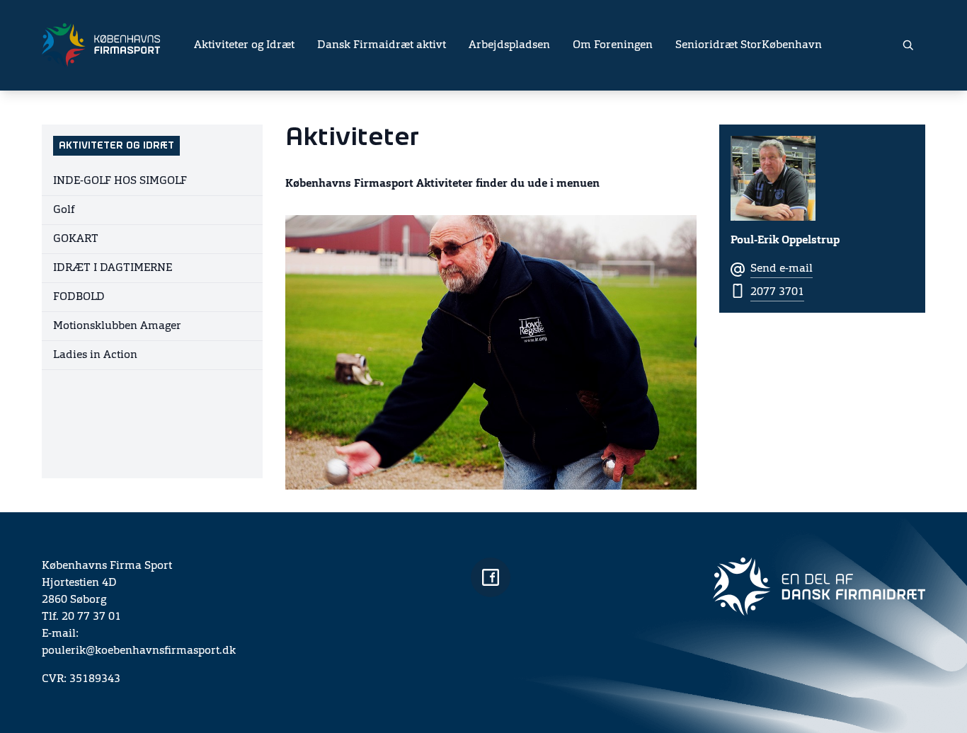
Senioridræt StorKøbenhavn (748, 45)
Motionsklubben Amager (117, 326)
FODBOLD (79, 297)
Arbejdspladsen (509, 45)
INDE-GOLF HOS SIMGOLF (120, 181)
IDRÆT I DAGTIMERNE (112, 268)
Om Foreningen (613, 45)
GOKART (75, 239)
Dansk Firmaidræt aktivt (381, 45)
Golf (63, 210)
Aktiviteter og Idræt (244, 45)
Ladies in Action (95, 355)
